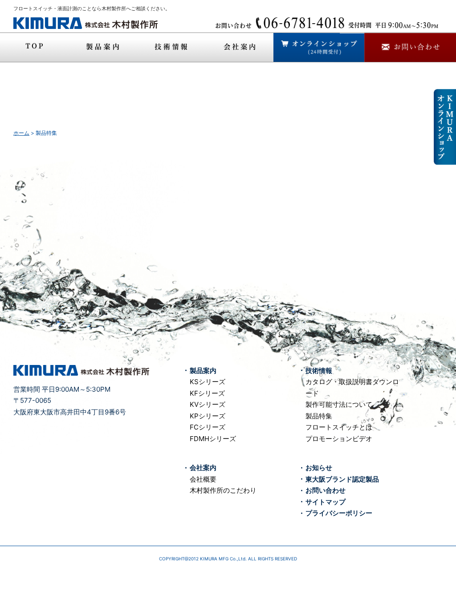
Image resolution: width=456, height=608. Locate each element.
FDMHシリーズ (213, 438)
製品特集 (318, 416)
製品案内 (203, 370)
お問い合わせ (325, 490)
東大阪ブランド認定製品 (342, 479)
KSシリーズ (207, 381)
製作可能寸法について (338, 404)
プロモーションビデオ (338, 438)
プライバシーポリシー (338, 513)
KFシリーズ (207, 393)
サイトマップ (325, 502)
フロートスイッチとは (338, 427)
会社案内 (203, 467)
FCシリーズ (207, 427)
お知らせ (318, 467)
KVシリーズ (207, 404)
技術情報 (318, 370)
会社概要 (203, 479)
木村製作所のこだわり (223, 490)
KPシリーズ (207, 416)
